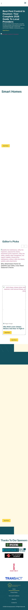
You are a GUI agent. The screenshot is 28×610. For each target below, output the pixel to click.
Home (14, 589)
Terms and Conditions (14, 595)
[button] (25, 3)
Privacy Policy (14, 592)
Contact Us (14, 602)
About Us (14, 599)
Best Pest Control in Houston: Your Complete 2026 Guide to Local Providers (14, 16)
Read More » (6, 30)
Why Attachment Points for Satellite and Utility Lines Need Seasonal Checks (12, 265)
